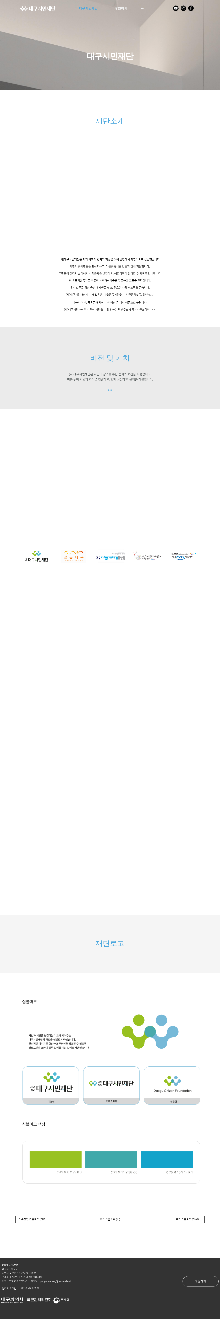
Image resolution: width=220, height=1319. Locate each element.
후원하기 (121, 8)
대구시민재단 (88, 8)
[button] (9, 1288)
